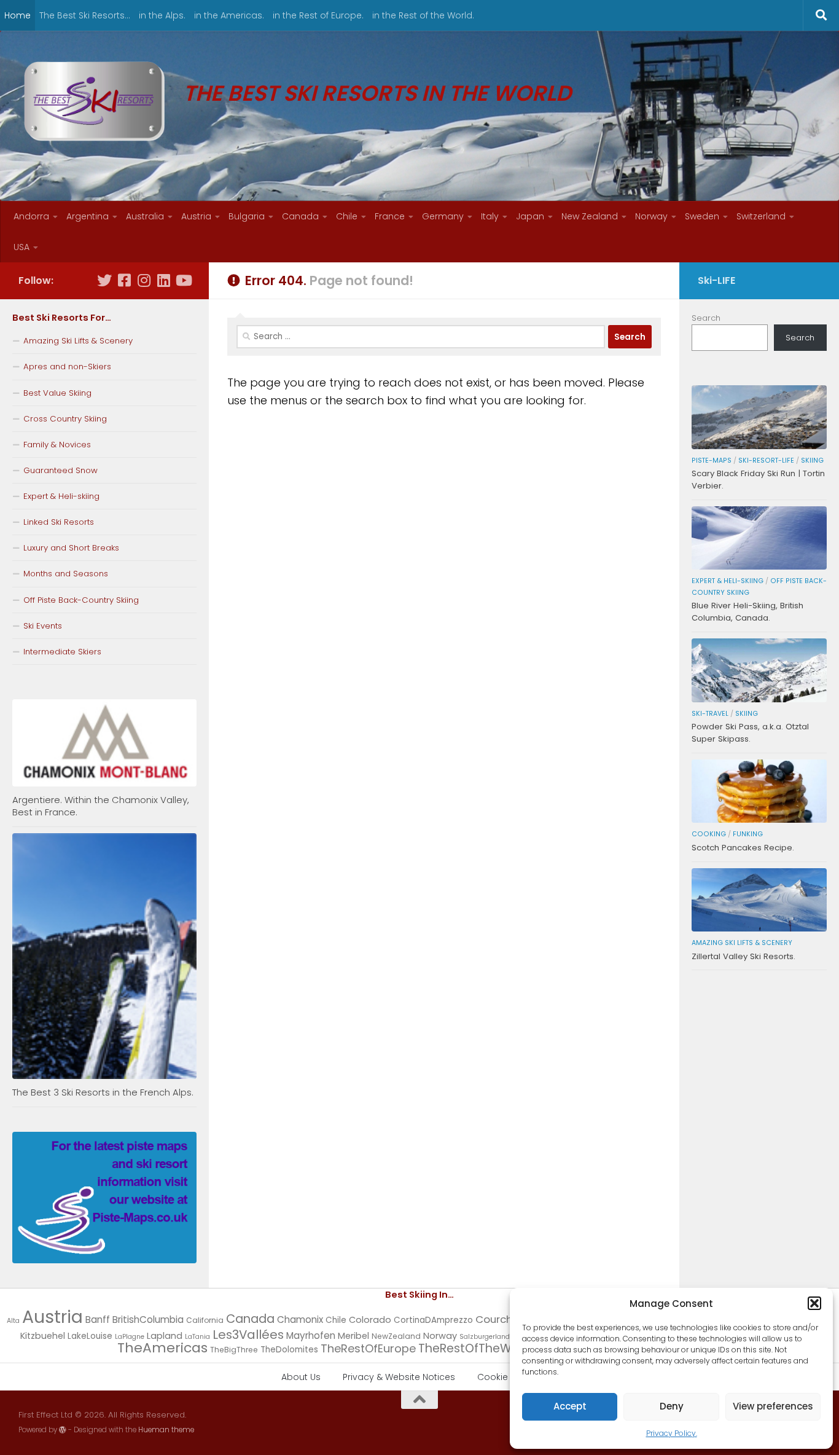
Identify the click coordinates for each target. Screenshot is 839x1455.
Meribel (353, 1336)
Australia (145, 216)
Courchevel (504, 1319)
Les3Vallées (248, 1334)
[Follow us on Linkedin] (163, 280)
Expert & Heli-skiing (61, 496)
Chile (346, 216)
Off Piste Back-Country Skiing (81, 600)
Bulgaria (246, 216)
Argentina (87, 216)
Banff (97, 1319)
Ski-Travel (710, 713)
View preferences (773, 1406)
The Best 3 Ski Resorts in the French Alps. (102, 1092)
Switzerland (761, 216)
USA (21, 247)
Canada (300, 216)
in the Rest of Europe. (318, 15)
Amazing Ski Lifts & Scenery (78, 341)
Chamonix (300, 1319)
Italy (490, 216)
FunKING (748, 834)
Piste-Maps (712, 460)
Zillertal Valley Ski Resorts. (743, 956)
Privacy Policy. (671, 1433)
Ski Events (42, 626)
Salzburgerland (484, 1336)
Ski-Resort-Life (766, 460)
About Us (301, 1377)
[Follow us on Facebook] (124, 280)
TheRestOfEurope (368, 1348)
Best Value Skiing (57, 393)
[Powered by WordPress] (62, 1429)
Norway (651, 216)
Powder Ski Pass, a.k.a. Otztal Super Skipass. (750, 733)
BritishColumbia (148, 1319)
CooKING (709, 834)
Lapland (164, 1336)
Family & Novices (57, 444)
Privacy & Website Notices (399, 1377)
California (205, 1320)
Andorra (31, 216)
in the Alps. (162, 15)
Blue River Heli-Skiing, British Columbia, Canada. (747, 612)
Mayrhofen (310, 1335)
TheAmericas (162, 1347)
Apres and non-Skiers (67, 366)
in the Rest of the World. (423, 15)
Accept (570, 1406)
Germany (443, 216)
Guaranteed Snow (60, 470)
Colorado (370, 1320)
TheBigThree (234, 1349)
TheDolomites (289, 1349)
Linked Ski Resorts (58, 522)
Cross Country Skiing (65, 419)
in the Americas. (229, 15)
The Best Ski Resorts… (84, 15)
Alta (13, 1320)
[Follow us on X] (104, 280)
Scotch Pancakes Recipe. (743, 847)
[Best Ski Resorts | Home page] (94, 101)
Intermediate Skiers (62, 651)
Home (17, 15)
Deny (672, 1406)
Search (706, 318)
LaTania (197, 1336)
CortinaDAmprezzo (433, 1320)
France (390, 216)
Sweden (702, 216)
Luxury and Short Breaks (71, 548)
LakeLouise (90, 1336)
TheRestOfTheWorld (476, 1348)
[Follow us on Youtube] (183, 280)
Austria (196, 216)
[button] (814, 1303)
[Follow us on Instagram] (143, 280)
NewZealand (396, 1336)
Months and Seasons (65, 573)
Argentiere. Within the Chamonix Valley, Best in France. (100, 806)
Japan (530, 216)
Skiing (812, 460)
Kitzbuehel (42, 1336)
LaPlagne (129, 1336)
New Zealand (589, 216)
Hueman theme (166, 1430)
